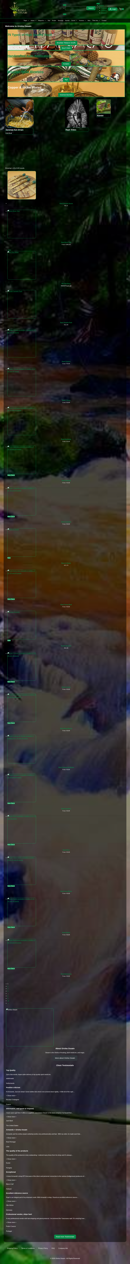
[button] (11, 1095)
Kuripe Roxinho (66, 645)
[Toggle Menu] (64, 5)
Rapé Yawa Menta (66, 891)
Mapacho (41, 20)
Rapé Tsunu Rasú (66, 604)
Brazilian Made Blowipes (25, 71)
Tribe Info (95, 20)
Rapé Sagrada (66, 480)
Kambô (67, 20)
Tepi (49, 20)
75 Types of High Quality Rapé (30, 34)
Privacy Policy (43, 1248)
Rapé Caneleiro (66, 808)
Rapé (25, 20)
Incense (81, 20)
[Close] (64, 14)
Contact (104, 20)
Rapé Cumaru (66, 361)
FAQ (53, 1248)
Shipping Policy (12, 1248)
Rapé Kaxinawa (66, 439)
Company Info (63, 1248)
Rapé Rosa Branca (66, 728)
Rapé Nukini (66, 932)
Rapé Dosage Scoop (66, 203)
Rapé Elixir (66, 850)
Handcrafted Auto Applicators (29, 55)
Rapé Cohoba (66, 687)
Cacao (73, 20)
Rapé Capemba (66, 521)
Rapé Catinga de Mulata (66, 767)
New (89, 20)
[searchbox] (76, 8)
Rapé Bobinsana (66, 974)
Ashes (32, 20)
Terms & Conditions (28, 1248)
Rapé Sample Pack (66, 322)
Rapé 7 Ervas (66, 400)
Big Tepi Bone (66, 283)
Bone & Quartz (66, 563)
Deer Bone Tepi (66, 242)
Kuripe (54, 20)
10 (8, 1001)
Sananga (60, 20)
